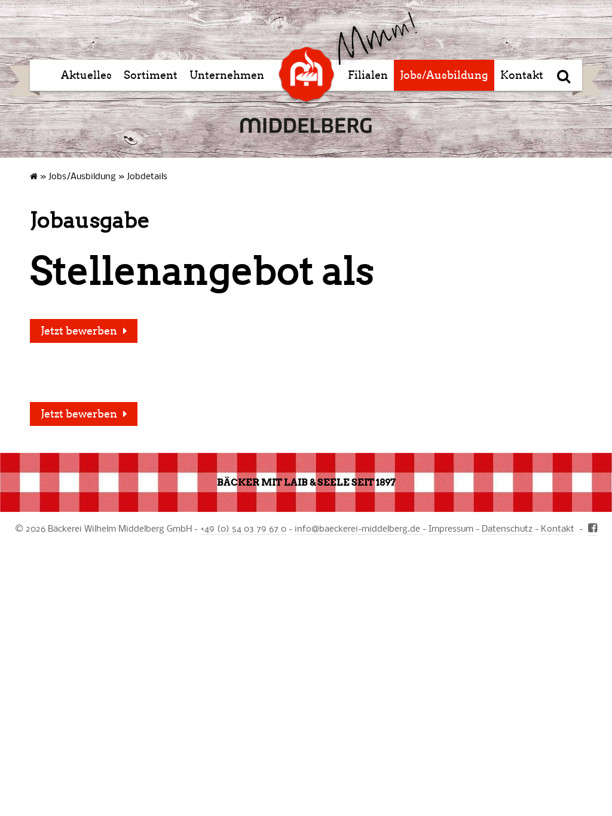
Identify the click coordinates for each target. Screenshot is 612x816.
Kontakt (521, 75)
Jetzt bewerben (79, 331)
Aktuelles (86, 75)
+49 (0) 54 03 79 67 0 (243, 528)
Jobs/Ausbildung (444, 75)
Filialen (368, 75)
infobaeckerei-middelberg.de (357, 528)
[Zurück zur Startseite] (376, 38)
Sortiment (151, 75)
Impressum (451, 528)
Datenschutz (507, 528)
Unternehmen (226, 75)
